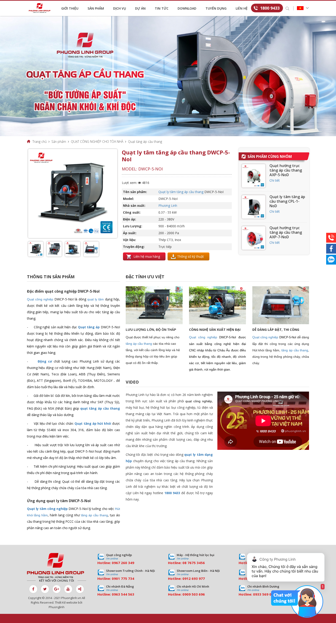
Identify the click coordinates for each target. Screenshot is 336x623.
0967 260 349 (123, 562)
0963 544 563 (123, 594)
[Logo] (40, 8)
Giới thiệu (69, 8)
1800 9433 (270, 8)
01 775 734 (125, 578)
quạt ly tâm (95, 299)
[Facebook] (331, 249)
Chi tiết (274, 180)
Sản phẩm (96, 8)
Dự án (140, 8)
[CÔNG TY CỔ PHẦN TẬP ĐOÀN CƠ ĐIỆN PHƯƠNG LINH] (56, 565)
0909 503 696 (193, 594)
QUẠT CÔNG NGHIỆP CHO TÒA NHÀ (97, 141)
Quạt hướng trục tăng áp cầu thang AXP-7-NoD (285, 232)
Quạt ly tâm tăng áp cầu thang (180, 192)
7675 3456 (196, 562)
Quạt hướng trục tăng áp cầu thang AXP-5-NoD (285, 170)
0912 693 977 (193, 578)
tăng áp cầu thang (94, 515)
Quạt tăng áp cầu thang (145, 141)
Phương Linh (167, 205)
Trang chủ (39, 141)
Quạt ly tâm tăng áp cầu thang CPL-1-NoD (287, 201)
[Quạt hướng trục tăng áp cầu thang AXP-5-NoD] (253, 176)
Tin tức (161, 8)
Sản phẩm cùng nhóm (270, 156)
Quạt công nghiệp (40, 299)
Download (187, 8)
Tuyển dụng (216, 8)
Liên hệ (242, 8)
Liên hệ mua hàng (146, 256)
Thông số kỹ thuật (190, 256)
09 (114, 578)
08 (184, 562)
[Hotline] (331, 238)
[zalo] (331, 260)
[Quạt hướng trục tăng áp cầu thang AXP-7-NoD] (253, 238)
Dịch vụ (119, 8)
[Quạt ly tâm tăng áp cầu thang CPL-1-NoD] (253, 207)
